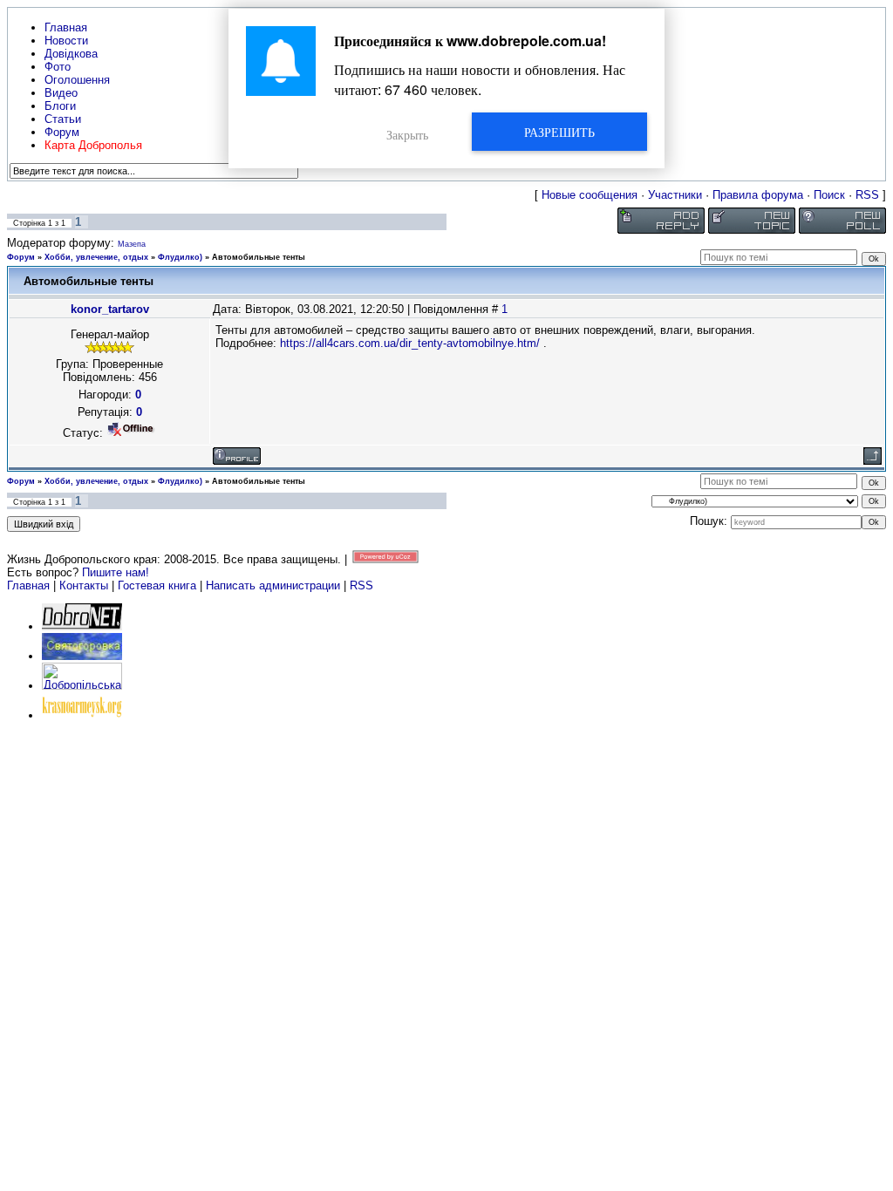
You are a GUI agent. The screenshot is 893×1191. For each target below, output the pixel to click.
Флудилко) (180, 257)
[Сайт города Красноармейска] (82, 715)
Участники (675, 194)
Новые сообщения (589, 194)
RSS (867, 194)
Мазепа (132, 244)
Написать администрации (275, 585)
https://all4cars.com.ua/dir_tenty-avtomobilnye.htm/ (410, 343)
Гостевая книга (157, 585)
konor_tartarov (110, 309)
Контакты (83, 585)
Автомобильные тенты (258, 257)
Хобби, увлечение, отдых (96, 257)
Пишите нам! (115, 572)
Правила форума (757, 194)
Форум (21, 257)
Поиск (829, 194)
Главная (28, 585)
